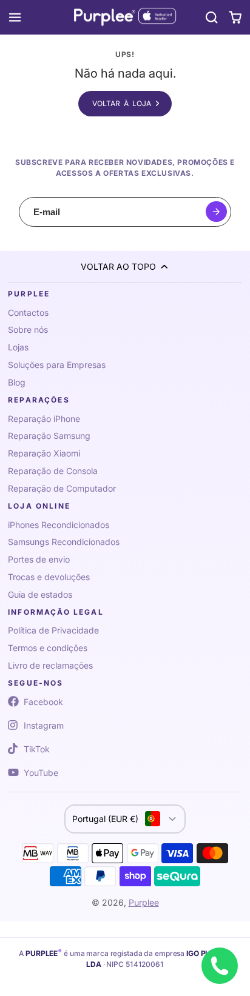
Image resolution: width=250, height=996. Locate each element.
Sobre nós (28, 329)
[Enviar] (216, 211)
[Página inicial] (125, 17)
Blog (16, 382)
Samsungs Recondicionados (64, 541)
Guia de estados (40, 594)
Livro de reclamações (50, 665)
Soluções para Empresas (57, 364)
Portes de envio (39, 559)
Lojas (18, 347)
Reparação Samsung (49, 435)
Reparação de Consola (53, 471)
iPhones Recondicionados (58, 525)
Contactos (28, 312)
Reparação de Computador (62, 488)
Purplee (144, 902)
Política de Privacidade (53, 630)
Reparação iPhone (44, 418)
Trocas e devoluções (49, 577)
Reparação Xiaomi (44, 453)
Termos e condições (47, 648)
